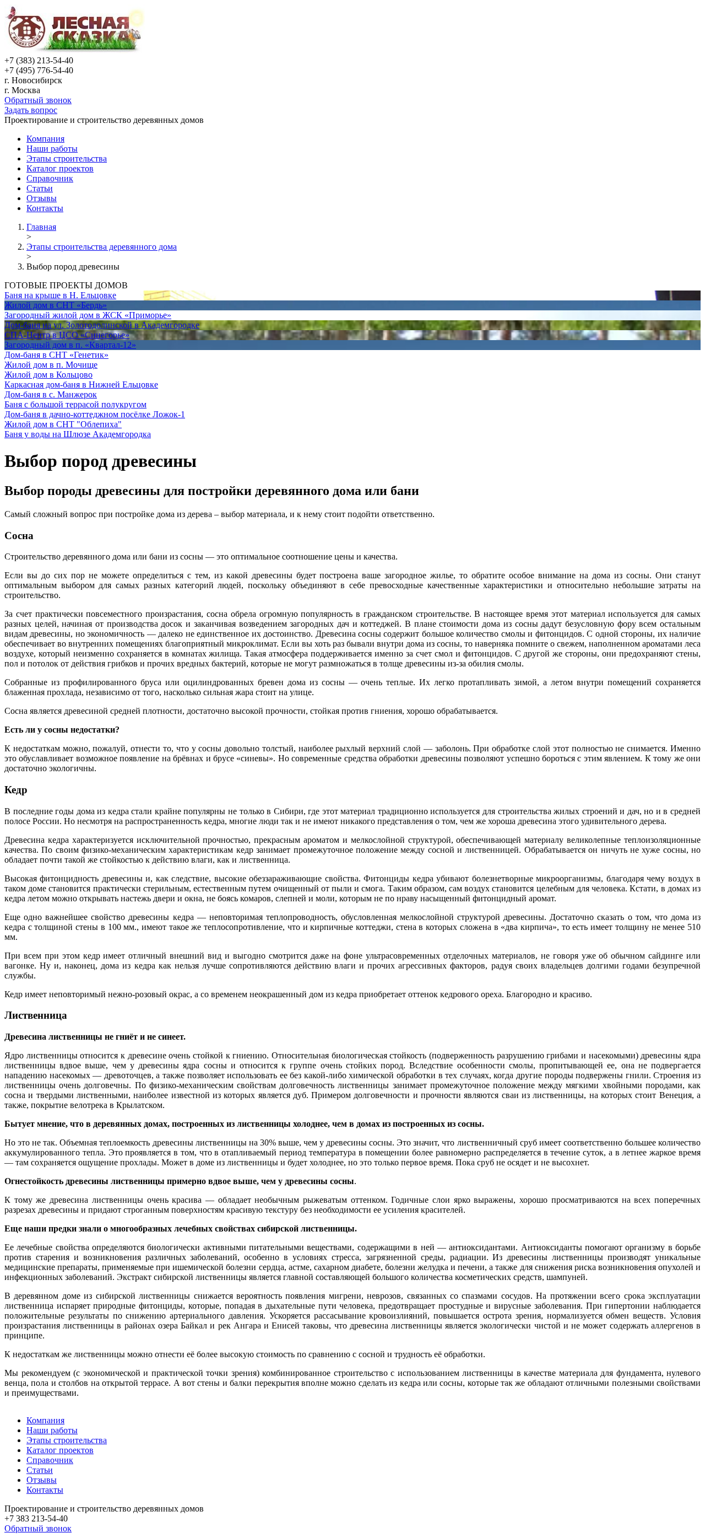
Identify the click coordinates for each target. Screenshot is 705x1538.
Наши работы (52, 148)
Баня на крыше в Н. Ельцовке (60, 295)
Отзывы (41, 198)
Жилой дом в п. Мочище (50, 364)
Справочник (49, 178)
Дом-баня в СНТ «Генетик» (56, 354)
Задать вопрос (30, 110)
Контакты (44, 208)
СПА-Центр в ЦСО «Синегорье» (66, 335)
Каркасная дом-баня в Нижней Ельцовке (81, 384)
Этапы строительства (66, 158)
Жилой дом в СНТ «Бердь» (55, 305)
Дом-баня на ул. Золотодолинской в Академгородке (101, 325)
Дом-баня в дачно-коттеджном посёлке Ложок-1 (94, 414)
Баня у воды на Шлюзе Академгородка (77, 434)
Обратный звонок (38, 100)
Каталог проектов (60, 168)
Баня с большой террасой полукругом (75, 404)
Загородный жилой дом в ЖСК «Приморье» (87, 315)
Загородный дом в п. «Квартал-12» (70, 344)
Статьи (39, 188)
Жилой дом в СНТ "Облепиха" (63, 424)
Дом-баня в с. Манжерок (50, 394)
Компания (45, 138)
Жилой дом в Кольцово (48, 374)
